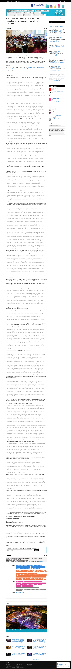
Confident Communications (57, 91)
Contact (17, 665)
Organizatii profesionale (55, 117)
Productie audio (62, 130)
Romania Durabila (19, 579)
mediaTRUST (25, 576)
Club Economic (37, 570)
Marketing (20, 596)
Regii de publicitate (56, 134)
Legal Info (17, 666)
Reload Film (54, 108)
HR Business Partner (20, 589)
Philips (40, 576)
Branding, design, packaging (52, 125)
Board (21, 595)
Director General (22, 587)
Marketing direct (58, 129)
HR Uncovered (32, 573)
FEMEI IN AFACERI (37, 571)
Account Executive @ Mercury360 (54, 41)
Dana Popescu (39, 581)
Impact (43, 595)
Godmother (54, 111)
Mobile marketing (51, 130)
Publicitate (53, 89)
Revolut (42, 578)
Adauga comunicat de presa (57, 18)
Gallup (21, 573)
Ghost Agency (55, 88)
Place (28, 596)
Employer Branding (21, 592)
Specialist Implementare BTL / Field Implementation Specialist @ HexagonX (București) (56, 63)
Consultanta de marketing (56, 106)
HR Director (25, 589)
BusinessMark (18, 26)
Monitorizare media (56, 130)
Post (32, 596)
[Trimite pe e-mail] (46, 28)
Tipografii (64, 134)
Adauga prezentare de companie (57, 123)
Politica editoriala (8, 665)
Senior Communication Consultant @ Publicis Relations (57, 34)
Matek (20, 576)
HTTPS (40, 595)
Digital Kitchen (55, 95)
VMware (37, 579)
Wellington (41, 579)
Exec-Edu (37, 565)
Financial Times (43, 571)
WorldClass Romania (36, 568)
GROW (41, 565)
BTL (16, 592)
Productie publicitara (55, 131)
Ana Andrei (23, 581)
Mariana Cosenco (24, 584)
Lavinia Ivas (33, 583)
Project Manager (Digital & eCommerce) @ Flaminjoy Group (56, 73)
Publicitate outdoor (51, 134)
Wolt (44, 579)
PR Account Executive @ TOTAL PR (54, 70)
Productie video (54, 109)
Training (50, 135)
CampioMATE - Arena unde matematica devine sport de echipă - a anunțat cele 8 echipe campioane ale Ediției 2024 (63, 666)
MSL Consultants (55, 105)
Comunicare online (58, 125)
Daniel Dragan (19, 583)
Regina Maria (26, 578)
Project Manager (19, 590)
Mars (17, 576)
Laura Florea (24, 583)
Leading (17, 596)
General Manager (36, 587)
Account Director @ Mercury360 (53, 36)
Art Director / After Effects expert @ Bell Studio (56, 26)
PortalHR (18, 578)
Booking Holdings (19, 565)
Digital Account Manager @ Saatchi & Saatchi (55, 55)
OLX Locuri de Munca (35, 576)
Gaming (50, 129)
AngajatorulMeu (19, 570)
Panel (26, 596)
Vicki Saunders (30, 585)
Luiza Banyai (18, 584)
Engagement (31, 595)
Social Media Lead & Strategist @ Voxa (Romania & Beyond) (56, 47)
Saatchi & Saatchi (55, 101)
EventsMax (31, 571)
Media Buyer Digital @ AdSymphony (54, 52)
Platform (30, 596)
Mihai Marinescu (30, 584)
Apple (23, 570)
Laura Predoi (29, 583)
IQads (36, 573)
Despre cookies (29, 665)
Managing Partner (36, 589)
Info (7, 552)
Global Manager (26, 573)
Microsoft (29, 576)
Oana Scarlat (40, 584)
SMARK (24, 579)
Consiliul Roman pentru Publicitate (56, 116)
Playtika (44, 576)
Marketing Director (42, 589)
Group (38, 595)
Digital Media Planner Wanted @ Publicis (55, 31)
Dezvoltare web (63, 126)
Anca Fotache (28, 581)
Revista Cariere (32, 578)
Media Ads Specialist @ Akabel (53, 49)
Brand (23, 595)
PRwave (22, 578)
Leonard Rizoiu (39, 583)
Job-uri (19, 1)
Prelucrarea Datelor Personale (20, 667)
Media (23, 596)
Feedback (35, 595)
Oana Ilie (35, 584)
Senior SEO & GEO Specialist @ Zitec (54, 67)
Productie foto (50, 131)
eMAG (27, 571)
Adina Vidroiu (18, 581)
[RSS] (44, 28)
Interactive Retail (54, 129)
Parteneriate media (8, 666)
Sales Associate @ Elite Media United (54, 43)
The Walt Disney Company (20, 568)
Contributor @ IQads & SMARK (10, 667)
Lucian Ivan (44, 583)
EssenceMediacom (56, 98)
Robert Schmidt (24, 585)
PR (52, 92)
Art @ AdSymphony (52, 57)
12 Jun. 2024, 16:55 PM (9, 26)
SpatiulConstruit (29, 579)
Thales (34, 579)
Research (60, 134)
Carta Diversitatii (28, 570)
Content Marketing (58, 126)
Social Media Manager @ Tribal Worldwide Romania (56, 28)
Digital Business (19, 571)
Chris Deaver (33, 581)
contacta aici (41, 561)
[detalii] (57, 27)
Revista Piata (37, 578)
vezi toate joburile (57, 80)
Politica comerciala (18, 664)
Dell (44, 570)
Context (27, 595)
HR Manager (30, 589)
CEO (17, 587)
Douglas (24, 571)
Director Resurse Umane (29, 587)
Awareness (18, 595)
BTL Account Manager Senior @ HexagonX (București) (57, 59)
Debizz (42, 570)
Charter (33, 570)
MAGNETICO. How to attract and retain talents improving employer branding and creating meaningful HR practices (31, 575)
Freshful (18, 573)
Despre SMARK (8, 664)
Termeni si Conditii (29, 664)
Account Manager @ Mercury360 (53, 38)
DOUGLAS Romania (31, 565)
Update (15, 26)
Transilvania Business (29, 568)
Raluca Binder (19, 585)
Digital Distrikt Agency (56, 118)
